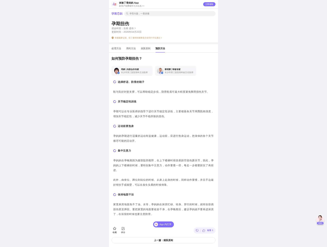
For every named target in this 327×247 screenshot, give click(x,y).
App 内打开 (165, 224)
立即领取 (209, 4)
